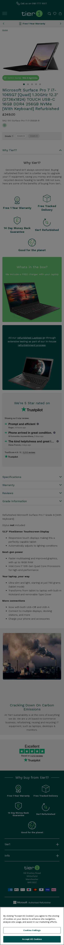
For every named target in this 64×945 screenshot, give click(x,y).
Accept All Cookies (32, 939)
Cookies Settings (32, 930)
